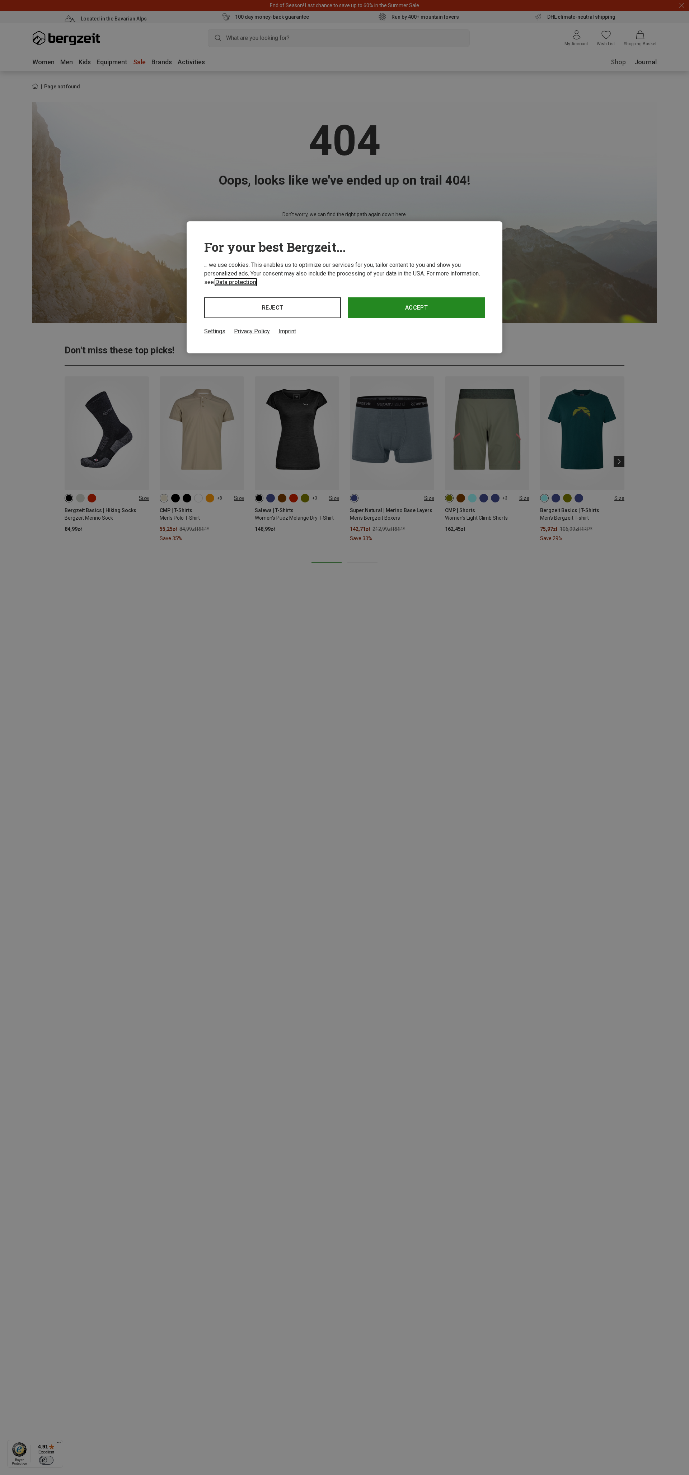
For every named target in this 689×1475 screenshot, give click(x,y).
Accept (416, 307)
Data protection (235, 282)
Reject (272, 307)
